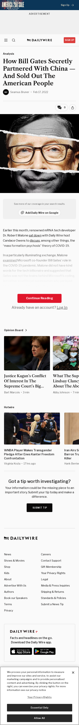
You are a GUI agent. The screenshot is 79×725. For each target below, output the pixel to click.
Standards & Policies (53, 598)
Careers (46, 554)
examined (10, 260)
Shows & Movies (14, 560)
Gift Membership (51, 566)
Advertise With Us (15, 585)
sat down (35, 235)
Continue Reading (39, 298)
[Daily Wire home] (39, 40)
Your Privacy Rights (53, 573)
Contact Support (51, 560)
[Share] (72, 107)
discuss (35, 240)
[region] (39, 696)
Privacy (8, 610)
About (8, 579)
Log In (62, 307)
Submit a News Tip (52, 604)
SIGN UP (69, 40)
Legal (44, 579)
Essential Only (40, 707)
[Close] (73, 672)
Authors (9, 591)
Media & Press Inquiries (55, 585)
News (7, 554)
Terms (8, 604)
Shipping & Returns (52, 591)
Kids (6, 573)
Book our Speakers (16, 598)
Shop (7, 566)
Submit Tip (40, 507)
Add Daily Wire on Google (41, 212)
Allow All (39, 718)
